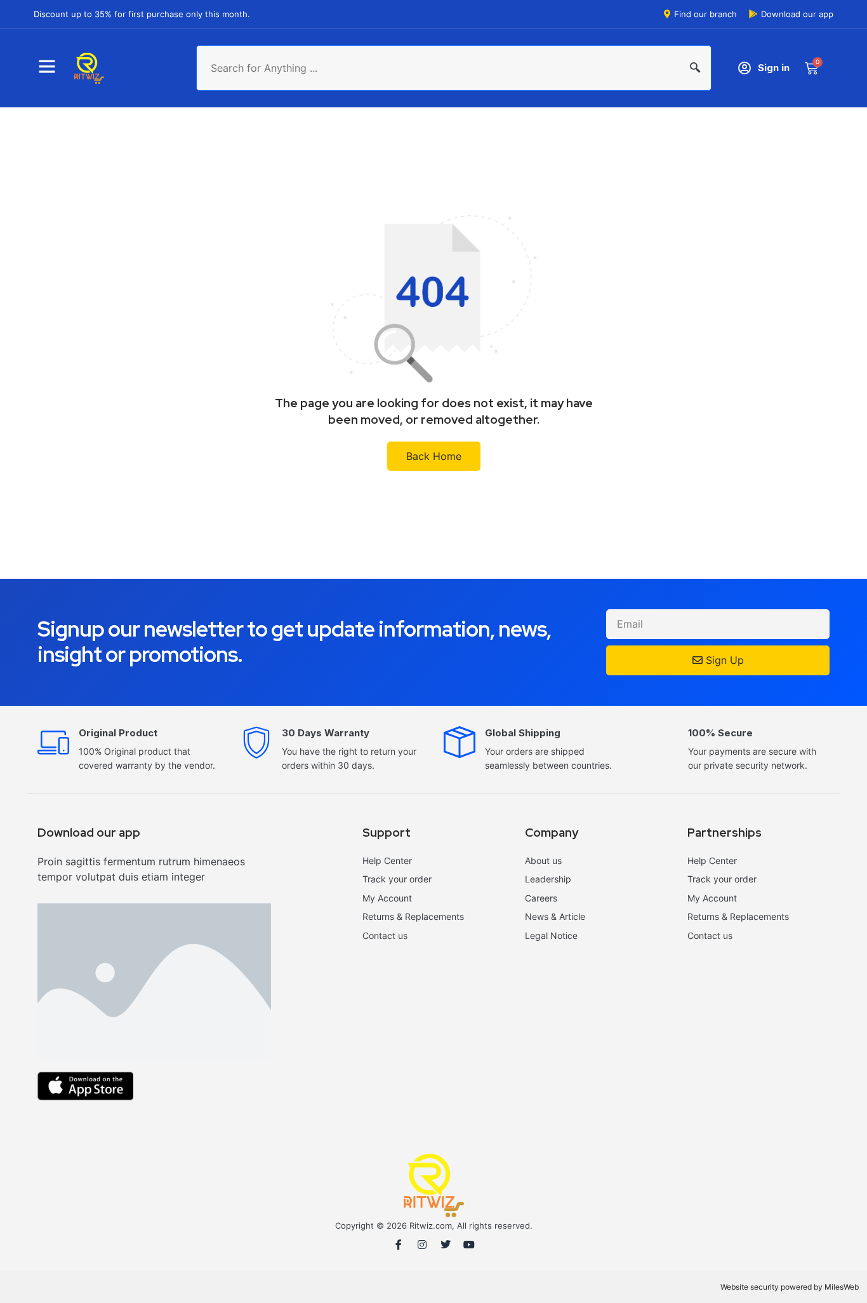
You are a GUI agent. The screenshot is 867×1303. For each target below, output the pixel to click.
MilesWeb (841, 1287)
